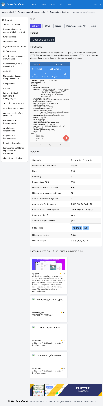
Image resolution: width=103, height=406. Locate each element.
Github (47, 26)
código (61, 4)
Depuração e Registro (59, 12)
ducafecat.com (36, 401)
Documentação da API (76, 26)
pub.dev (35, 26)
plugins (43, 4)
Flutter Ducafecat (18, 401)
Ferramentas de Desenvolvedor (31, 12)
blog (69, 4)
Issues (58, 26)
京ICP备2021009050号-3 (84, 401)
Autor (93, 26)
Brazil (97, 4)
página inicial (8, 12)
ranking (52, 4)
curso (34, 4)
